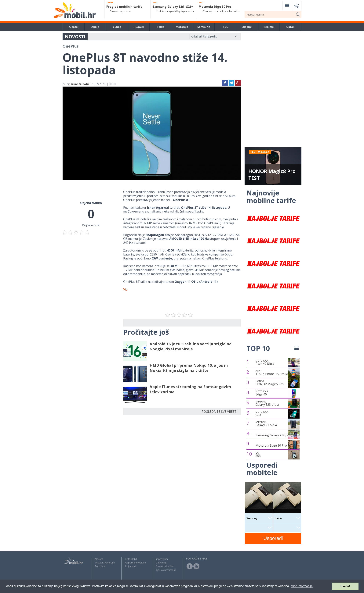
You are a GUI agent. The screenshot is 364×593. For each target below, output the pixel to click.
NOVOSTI (75, 36)
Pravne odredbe (164, 566)
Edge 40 (262, 393)
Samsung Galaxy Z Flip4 (272, 435)
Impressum (162, 559)
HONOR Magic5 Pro (270, 383)
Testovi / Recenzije (105, 562)
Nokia (160, 27)
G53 (262, 413)
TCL (225, 27)
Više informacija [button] (302, 586)
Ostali (290, 27)
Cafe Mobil (131, 559)
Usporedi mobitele (135, 562)
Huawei (139, 27)
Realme (269, 27)
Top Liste (100, 566)
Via (125, 289)
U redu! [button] (345, 586)
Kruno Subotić (80, 84)
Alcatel (73, 27)
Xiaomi (247, 27)
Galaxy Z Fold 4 (266, 423)
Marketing (161, 562)
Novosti (99, 559)
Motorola (182, 27)
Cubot (117, 27)
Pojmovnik (130, 566)
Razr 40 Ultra (265, 362)
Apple (95, 27)
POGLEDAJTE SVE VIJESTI (219, 411)
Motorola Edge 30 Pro (271, 445)
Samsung (203, 27)
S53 (258, 454)
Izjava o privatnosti (166, 570)
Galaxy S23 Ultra (267, 403)
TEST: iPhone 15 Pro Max (273, 372)
